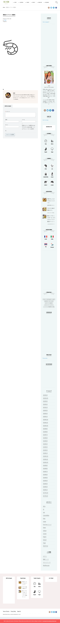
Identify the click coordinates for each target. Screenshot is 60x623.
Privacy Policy (13, 611)
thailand (44, 539)
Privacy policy (45, 358)
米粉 (53, 306)
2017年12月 (45, 492)
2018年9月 (45, 465)
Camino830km (45, 177)
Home (4, 7)
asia (52, 168)
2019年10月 (45, 425)
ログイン (45, 556)
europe (52, 177)
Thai (45, 246)
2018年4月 (45, 480)
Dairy (44, 518)
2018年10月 (45, 462)
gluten (54, 299)
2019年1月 (45, 453)
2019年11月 (45, 422)
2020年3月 (45, 410)
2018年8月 (45, 468)
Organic (45, 152)
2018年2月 (45, 486)
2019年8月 (45, 431)
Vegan (52, 152)
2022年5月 (45, 401)
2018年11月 (45, 459)
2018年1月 (45, 489)
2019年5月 (45, 441)
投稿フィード (46, 559)
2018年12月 (45, 456)
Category (27, 2)
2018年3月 (45, 483)
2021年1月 (45, 407)
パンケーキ (45, 306)
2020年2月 (45, 413)
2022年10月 (45, 398)
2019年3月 (45, 447)
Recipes (15, 2)
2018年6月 (45, 474)
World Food (40, 2)
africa (46, 168)
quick (52, 301)
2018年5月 (45, 477)
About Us (33, 2)
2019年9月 (45, 428)
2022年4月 (45, 404)
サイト (6, 124)
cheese (44, 299)
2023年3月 (45, 395)
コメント (7, 111)
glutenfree (46, 301)
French (46, 239)
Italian (52, 239)
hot (49, 301)
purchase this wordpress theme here (49, 621)
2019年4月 (45, 444)
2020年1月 (45, 416)
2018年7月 (45, 471)
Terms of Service (6, 611)
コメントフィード (47, 562)
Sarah (5, 20)
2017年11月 (45, 496)
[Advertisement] (20, 30)
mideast (45, 185)
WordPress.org (46, 565)
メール (23, 119)
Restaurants (47, 2)
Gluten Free (21, 2)
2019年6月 (45, 437)
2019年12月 (45, 419)
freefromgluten (49, 299)
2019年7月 (45, 434)
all (43, 509)
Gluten (44, 527)
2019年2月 (45, 450)
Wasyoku (52, 247)
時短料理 (50, 306)
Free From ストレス (47, 524)
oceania (52, 185)
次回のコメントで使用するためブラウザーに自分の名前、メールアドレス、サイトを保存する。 (20, 128)
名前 (6, 119)
